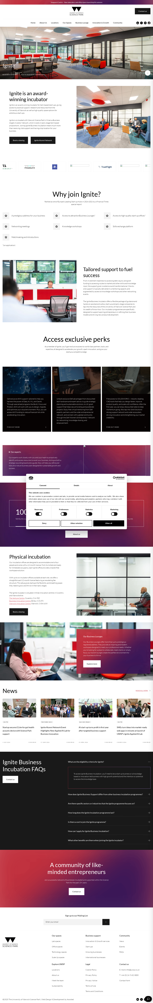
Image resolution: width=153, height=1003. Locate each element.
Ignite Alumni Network (43, 140)
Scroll (141, 73)
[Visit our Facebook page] (149, 23)
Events (122, 946)
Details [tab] (76, 485)
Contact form (124, 980)
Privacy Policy (91, 975)
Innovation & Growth (101, 23)
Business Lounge (81, 23)
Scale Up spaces (58, 957)
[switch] (64, 514)
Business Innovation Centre (20, 601)
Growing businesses (94, 952)
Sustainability (57, 986)
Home (33, 23)
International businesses (95, 957)
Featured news (46, 722)
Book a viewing (18, 140)
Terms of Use (91, 986)
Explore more (92, 664)
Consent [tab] (43, 485)
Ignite (5, 722)
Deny (44, 523)
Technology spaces (59, 952)
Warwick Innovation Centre (20, 603)
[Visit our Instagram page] (145, 23)
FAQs (121, 952)
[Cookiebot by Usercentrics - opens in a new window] (114, 478)
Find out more (13, 427)
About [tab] (110, 485)
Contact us (142, 11)
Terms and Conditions (94, 991)
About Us (43, 23)
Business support (10, 74)
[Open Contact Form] (148, 999)
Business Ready (85, 722)
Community (117, 23)
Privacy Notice (91, 980)
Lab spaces (56, 941)
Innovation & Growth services (98, 941)
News (121, 941)
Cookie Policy (91, 970)
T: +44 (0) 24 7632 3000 (128, 975)
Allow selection (76, 523)
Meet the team (58, 980)
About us (76, 534)
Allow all (108, 523)
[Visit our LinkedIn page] (137, 23)
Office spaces (57, 946)
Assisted (70, 999)
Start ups (89, 946)
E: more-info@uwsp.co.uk (129, 970)
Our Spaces (67, 23)
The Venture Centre (16, 598)
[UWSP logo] (76, 11)
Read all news (142, 690)
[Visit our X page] (141, 23)
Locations (55, 23)
